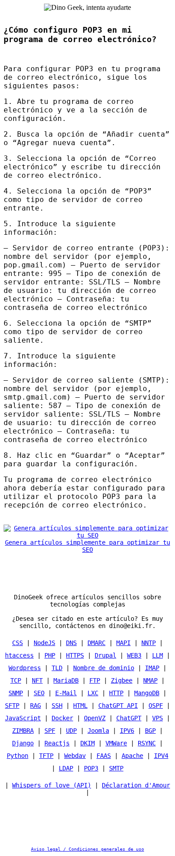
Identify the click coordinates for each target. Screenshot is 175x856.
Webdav (75, 755)
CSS (17, 642)
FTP (94, 680)
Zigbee (121, 680)
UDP (71, 730)
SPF (49, 730)
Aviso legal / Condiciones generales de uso (87, 849)
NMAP (150, 680)
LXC (93, 693)
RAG (35, 705)
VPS (157, 718)
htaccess (19, 655)
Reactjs (57, 743)
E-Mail (66, 693)
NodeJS (44, 642)
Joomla (98, 730)
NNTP (148, 642)
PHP (49, 655)
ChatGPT (128, 718)
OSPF (156, 705)
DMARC (96, 642)
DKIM (87, 743)
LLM (157, 655)
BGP (150, 730)
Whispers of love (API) (51, 785)
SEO (39, 693)
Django (23, 743)
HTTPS (75, 655)
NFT (37, 680)
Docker (62, 718)
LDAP (66, 768)
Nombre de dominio (103, 667)
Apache (132, 755)
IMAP (152, 667)
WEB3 (134, 655)
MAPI (123, 642)
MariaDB (66, 680)
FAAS (103, 755)
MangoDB (146, 693)
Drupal (105, 655)
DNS (71, 642)
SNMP (16, 693)
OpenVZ (94, 718)
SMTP (116, 768)
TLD (57, 667)
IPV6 (127, 730)
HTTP (116, 693)
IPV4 (161, 755)
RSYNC (147, 743)
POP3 (91, 768)
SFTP (12, 705)
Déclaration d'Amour (136, 785)
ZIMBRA (23, 730)
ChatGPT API (118, 705)
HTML (80, 705)
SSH (57, 705)
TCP (15, 680)
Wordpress (25, 667)
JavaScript (23, 718)
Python (17, 755)
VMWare (116, 743)
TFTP (46, 755)
